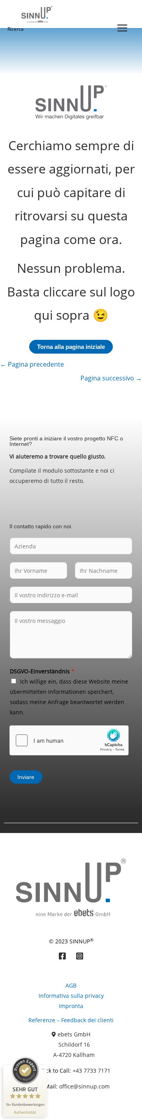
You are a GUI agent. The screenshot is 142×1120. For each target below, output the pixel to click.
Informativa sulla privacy (71, 995)
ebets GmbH (74, 1034)
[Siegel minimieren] (43, 1069)
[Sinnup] (34, 14)
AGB (71, 985)
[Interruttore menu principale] (122, 28)
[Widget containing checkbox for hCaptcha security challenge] (69, 740)
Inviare (25, 777)
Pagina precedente (32, 364)
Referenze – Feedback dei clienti (71, 1020)
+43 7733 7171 (91, 1070)
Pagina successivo (111, 378)
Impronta (71, 1006)
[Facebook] (62, 956)
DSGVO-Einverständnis (42, 671)
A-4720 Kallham (74, 1055)
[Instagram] (80, 956)
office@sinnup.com (84, 1086)
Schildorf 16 (74, 1044)
